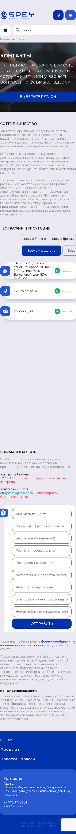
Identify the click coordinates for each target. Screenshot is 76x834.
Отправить (42, 624)
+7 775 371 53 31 (25, 291)
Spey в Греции (63, 239)
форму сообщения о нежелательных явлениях (37, 643)
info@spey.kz (23, 311)
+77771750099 (11, 478)
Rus (75, 15)
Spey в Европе (35, 239)
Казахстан (63, 15)
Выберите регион (38, 97)
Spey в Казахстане (41, 250)
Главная (5, 39)
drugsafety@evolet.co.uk (18, 493)
